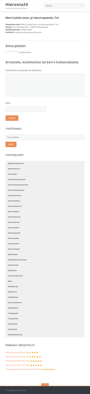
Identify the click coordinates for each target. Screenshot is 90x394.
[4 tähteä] (14, 51)
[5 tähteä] (16, 51)
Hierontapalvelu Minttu (15, 352)
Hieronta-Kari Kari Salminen (17, 365)
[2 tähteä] (9, 51)
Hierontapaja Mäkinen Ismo (17, 360)
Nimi (7, 103)
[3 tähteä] (11, 51)
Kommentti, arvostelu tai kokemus (23, 70)
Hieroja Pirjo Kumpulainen (17, 356)
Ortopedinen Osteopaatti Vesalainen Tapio (24, 369)
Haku (11, 144)
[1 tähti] (6, 51)
